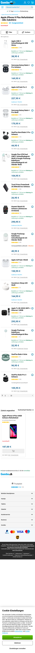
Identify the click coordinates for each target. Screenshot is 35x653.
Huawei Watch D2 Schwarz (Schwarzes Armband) (19, 209)
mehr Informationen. (17, 550)
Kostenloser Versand (22, 348)
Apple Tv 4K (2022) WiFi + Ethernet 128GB (20, 309)
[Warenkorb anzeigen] (32, 2)
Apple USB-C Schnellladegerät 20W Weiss (19, 43)
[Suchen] (32, 7)
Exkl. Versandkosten (22, 59)
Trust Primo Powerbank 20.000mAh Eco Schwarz (20, 186)
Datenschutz (18, 553)
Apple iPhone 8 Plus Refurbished (10, 14)
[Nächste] (32, 395)
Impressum (26, 553)
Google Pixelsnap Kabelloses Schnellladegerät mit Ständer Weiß (19, 237)
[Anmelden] (25, 2)
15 (11, 395)
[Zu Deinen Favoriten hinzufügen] (32, 41)
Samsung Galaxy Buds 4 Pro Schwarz (20, 66)
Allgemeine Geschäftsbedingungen (23, 555)
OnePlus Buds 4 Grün (19, 354)
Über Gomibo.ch (10, 553)
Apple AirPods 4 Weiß (19, 260)
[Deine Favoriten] (29, 2)
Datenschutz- (19, 631)
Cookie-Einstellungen (8, 555)
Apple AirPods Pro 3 (19, 87)
